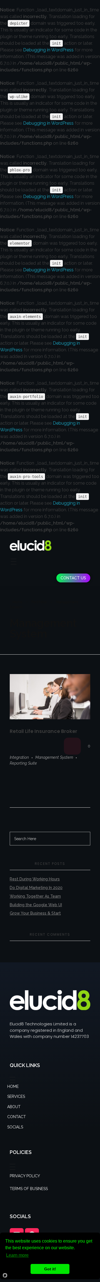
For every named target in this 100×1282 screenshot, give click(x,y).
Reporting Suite (23, 763)
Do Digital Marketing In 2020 (36, 887)
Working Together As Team (35, 896)
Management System (54, 757)
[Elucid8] (30, 545)
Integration (19, 757)
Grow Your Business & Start (35, 913)
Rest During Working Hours (35, 879)
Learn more (17, 1255)
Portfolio (39, 602)
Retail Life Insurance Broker (43, 731)
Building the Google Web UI (36, 905)
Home (17, 602)
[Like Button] (72, 746)
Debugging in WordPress (48, 49)
